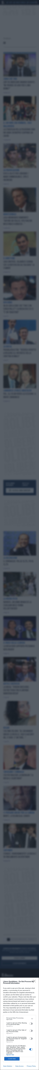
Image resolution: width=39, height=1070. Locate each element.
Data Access (19, 1066)
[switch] (31, 1024)
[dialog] (19, 1024)
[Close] (35, 982)
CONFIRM (12, 1059)
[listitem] (19, 1018)
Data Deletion (7, 1066)
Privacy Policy (31, 1066)
